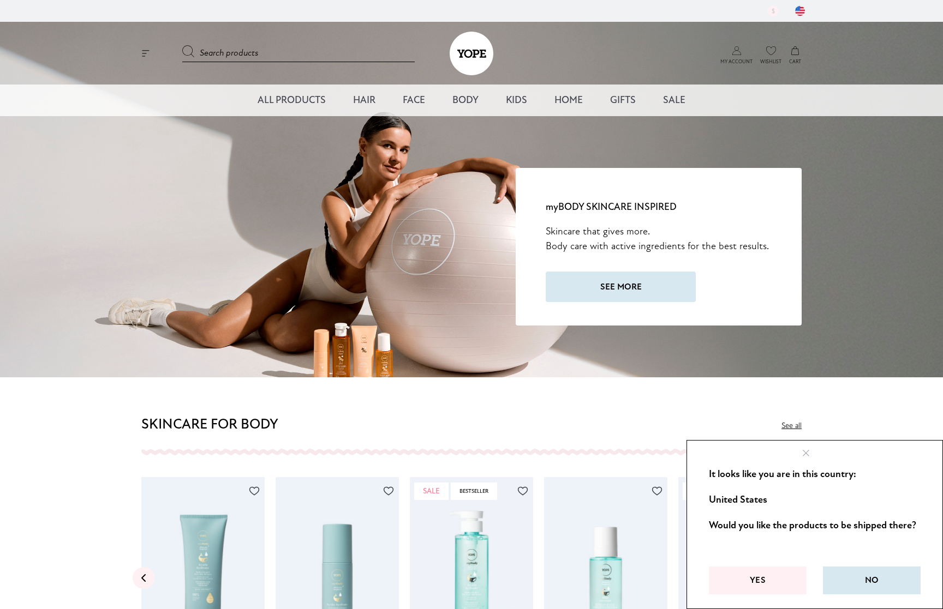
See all (791, 425)
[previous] (143, 578)
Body (465, 100)
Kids (516, 100)
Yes (757, 580)
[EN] (800, 11)
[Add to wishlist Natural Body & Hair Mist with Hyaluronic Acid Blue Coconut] (657, 491)
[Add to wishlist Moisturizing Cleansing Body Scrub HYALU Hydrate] (254, 491)
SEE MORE (621, 286)
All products (292, 100)
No (872, 580)
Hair (364, 100)
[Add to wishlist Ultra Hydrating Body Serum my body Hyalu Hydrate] (389, 491)
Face (414, 100)
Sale (674, 100)
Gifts (623, 100)
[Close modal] (806, 453)
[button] (736, 50)
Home (568, 100)
